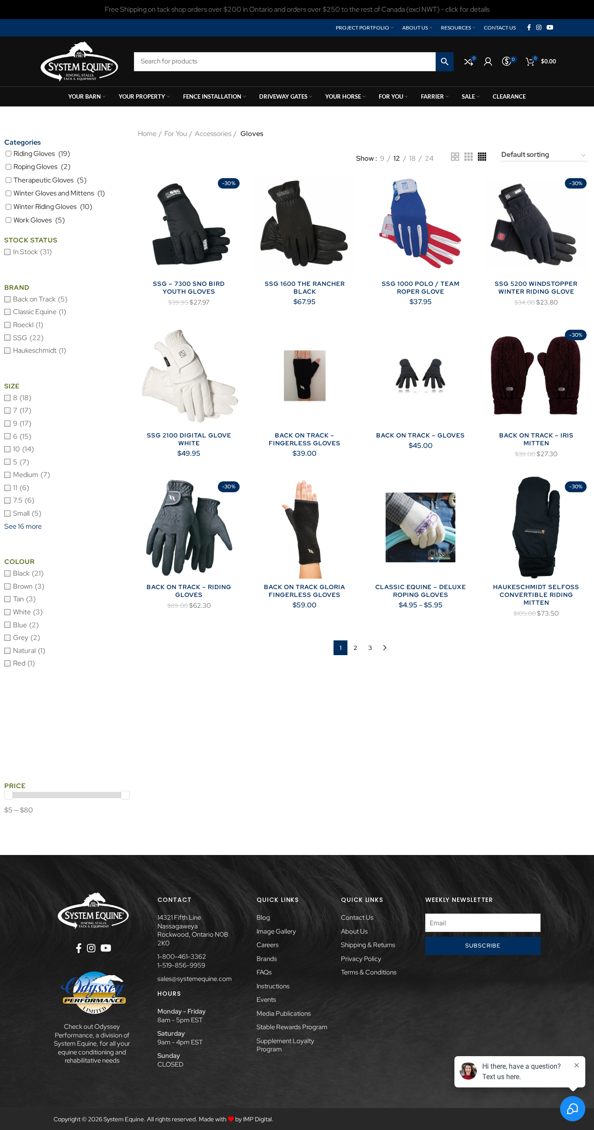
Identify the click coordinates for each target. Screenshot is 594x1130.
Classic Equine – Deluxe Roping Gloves (420, 591)
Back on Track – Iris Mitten (536, 439)
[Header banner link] (297, 9)
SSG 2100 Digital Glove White (189, 439)
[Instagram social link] (539, 28)
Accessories (213, 133)
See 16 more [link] (23, 526)
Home (147, 133)
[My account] (488, 61)
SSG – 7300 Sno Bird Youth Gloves (189, 287)
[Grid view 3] (468, 156)
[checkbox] (66, 252)
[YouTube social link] (550, 28)
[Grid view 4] (482, 156)
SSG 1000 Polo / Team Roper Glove (421, 287)
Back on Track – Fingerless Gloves (304, 439)
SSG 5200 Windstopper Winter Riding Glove (536, 287)
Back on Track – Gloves (420, 435)
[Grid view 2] (455, 156)
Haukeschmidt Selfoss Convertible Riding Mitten (536, 594)
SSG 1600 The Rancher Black (305, 287)
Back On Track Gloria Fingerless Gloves (304, 591)
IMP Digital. (258, 1119)
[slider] (8, 795)
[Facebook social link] (529, 28)
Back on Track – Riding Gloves (189, 591)
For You (175, 133)
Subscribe (483, 945)
